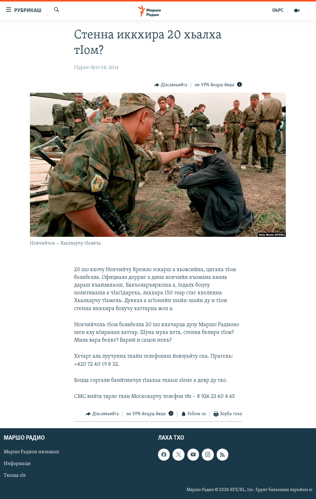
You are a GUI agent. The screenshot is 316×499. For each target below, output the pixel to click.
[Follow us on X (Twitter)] (178, 454)
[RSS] (222, 454)
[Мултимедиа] (297, 10)
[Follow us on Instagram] (208, 454)
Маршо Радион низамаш (31, 452)
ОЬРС (278, 10)
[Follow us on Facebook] (164, 454)
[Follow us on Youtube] (193, 454)
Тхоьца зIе (15, 475)
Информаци (17, 463)
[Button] (170, 85)
